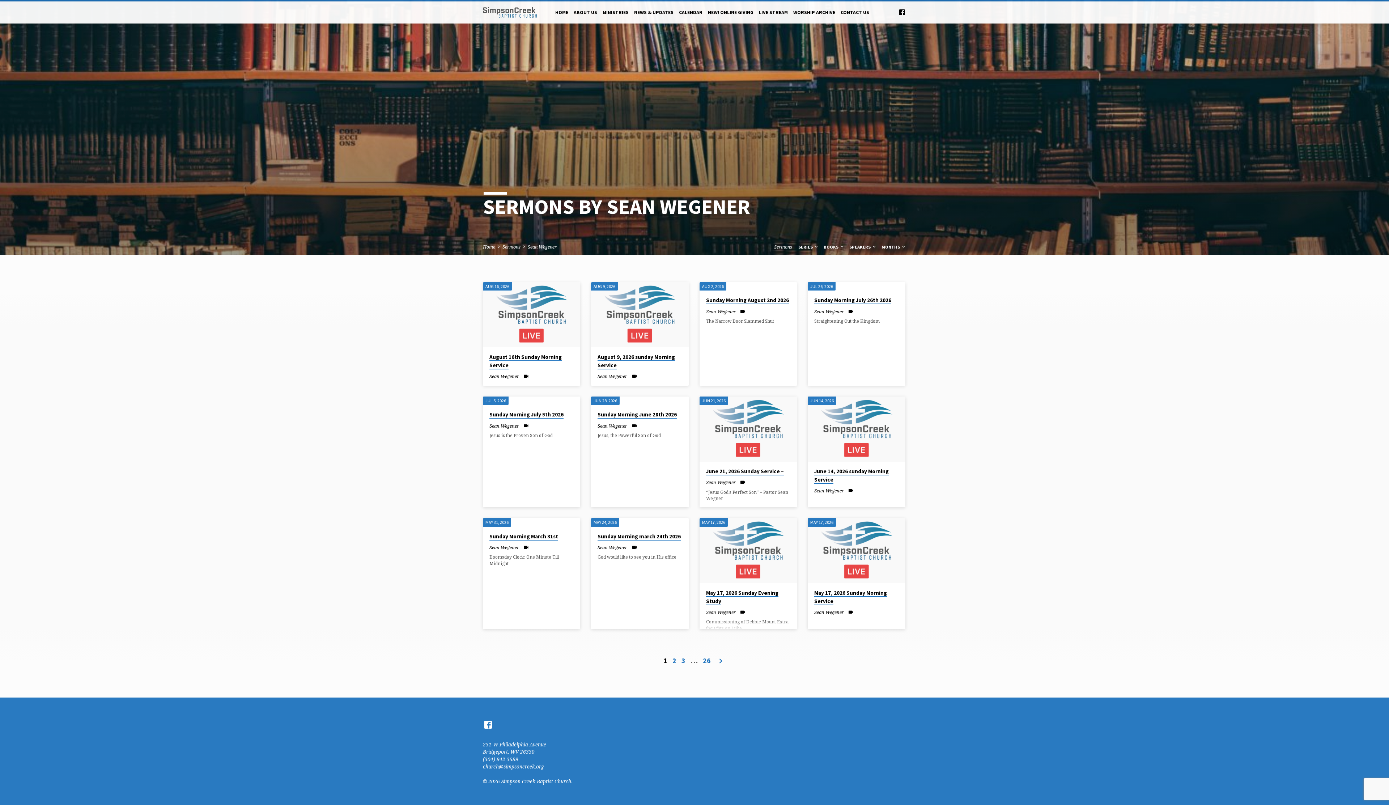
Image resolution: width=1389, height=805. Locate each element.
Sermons (511, 247)
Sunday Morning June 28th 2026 (637, 414)
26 (707, 660)
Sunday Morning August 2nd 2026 (747, 300)
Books (832, 247)
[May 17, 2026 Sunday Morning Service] (856, 550)
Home (561, 12)
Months (891, 247)
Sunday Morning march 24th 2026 (639, 536)
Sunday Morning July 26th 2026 (852, 300)
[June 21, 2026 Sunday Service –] (748, 429)
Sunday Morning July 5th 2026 (526, 414)
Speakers (860, 247)
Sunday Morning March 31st (523, 536)
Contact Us (855, 12)
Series (806, 247)
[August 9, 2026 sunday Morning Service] (639, 314)
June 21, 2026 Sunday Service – (745, 471)
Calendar (690, 12)
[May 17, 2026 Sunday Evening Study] (748, 550)
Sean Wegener (542, 247)
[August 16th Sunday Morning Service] (531, 314)
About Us (585, 12)
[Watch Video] (526, 376)
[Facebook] (902, 12)
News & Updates (654, 12)
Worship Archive (814, 12)
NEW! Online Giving (730, 12)
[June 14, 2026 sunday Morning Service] (856, 429)
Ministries (616, 12)
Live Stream (773, 12)
